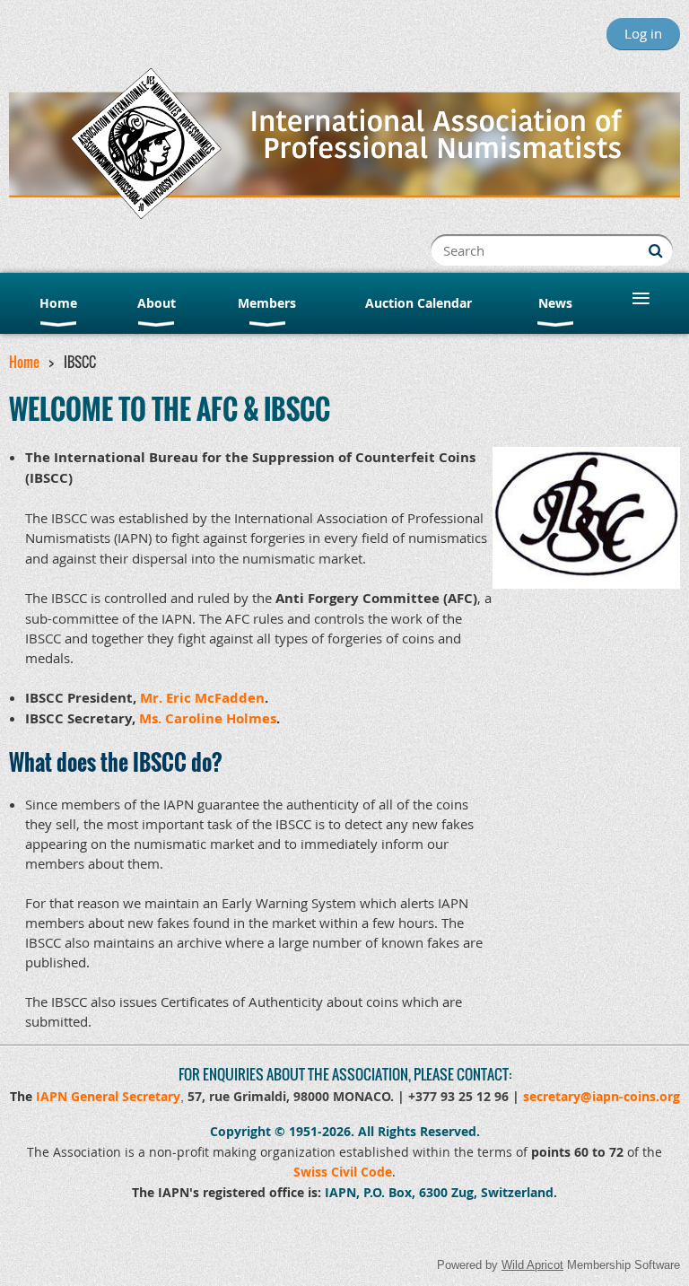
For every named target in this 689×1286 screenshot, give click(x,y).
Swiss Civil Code (342, 1171)
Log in (643, 33)
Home (24, 362)
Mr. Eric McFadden (202, 697)
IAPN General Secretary (108, 1096)
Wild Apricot (532, 1265)
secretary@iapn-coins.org (601, 1096)
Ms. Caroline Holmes (207, 718)
